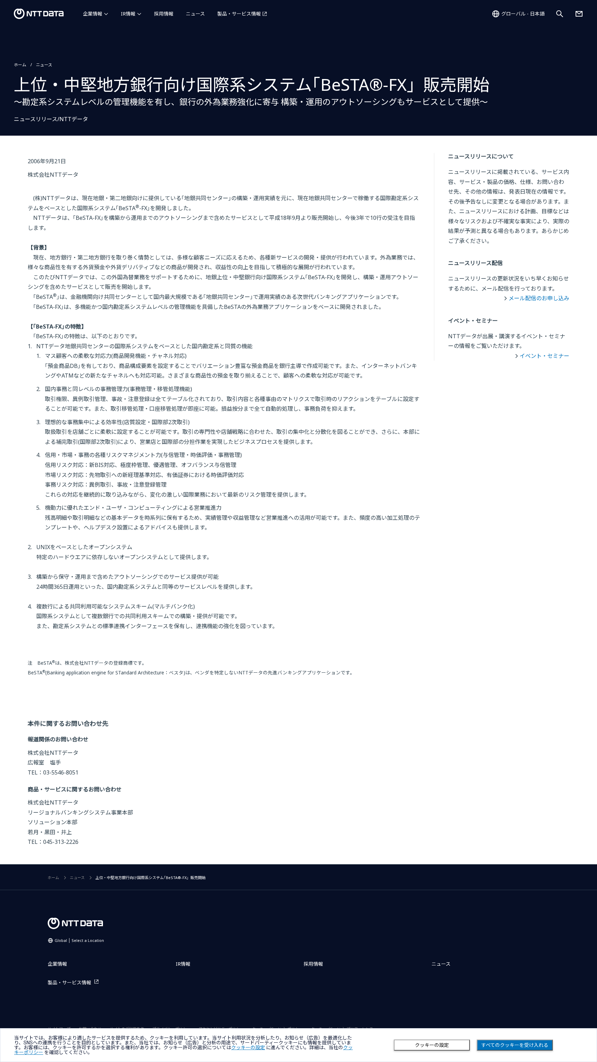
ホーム (20, 65)
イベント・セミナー (544, 356)
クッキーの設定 (432, 1045)
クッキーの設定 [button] (248, 1047)
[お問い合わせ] (579, 14)
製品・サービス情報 (239, 13)
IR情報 (128, 13)
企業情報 (92, 13)
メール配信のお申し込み (539, 298)
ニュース (195, 13)
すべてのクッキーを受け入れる (514, 1045)
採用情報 (163, 13)
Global (79, 940)
